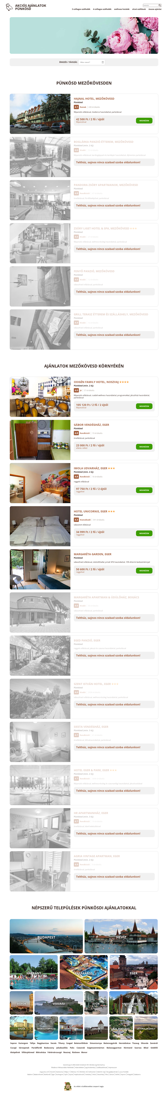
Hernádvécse (125, 1043)
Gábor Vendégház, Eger (91, 425)
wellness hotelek (121, 9)
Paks (72, 1048)
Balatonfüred (38, 1074)
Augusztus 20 (44, 1072)
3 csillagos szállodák (81, 9)
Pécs (106, 1074)
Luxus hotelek (123, 1072)
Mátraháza (41, 1052)
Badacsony (49, 1048)
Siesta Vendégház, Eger (91, 727)
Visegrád (130, 1074)
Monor (84, 1052)
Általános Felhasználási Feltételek (62, 1067)
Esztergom (23, 1043)
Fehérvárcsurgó (55, 1052)
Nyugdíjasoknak (112, 1072)
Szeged (69, 1043)
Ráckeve (76, 1052)
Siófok (117, 1074)
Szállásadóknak (102, 1067)
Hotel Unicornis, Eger (90, 511)
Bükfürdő (47, 1074)
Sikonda (144, 1043)
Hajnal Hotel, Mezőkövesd (94, 98)
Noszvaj (67, 1052)
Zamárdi (154, 1043)
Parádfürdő (37, 1048)
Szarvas (138, 1048)
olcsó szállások (139, 9)
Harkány (88, 1074)
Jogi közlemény (90, 1067)
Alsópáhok (15, 1052)
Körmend (128, 1048)
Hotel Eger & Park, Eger (91, 770)
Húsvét (52, 1072)
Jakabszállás (62, 1048)
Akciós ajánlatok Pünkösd (30, 7)
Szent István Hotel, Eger (92, 684)
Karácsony (59, 1072)
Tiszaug (135, 1043)
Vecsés (53, 1043)
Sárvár (112, 1074)
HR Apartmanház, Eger (91, 813)
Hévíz (94, 1074)
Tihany (61, 1043)
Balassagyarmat (114, 1048)
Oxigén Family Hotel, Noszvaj (96, 382)
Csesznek (81, 1048)
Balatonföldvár (81, 1043)
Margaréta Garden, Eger (92, 554)
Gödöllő (154, 1048)
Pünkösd (78, 102)
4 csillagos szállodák (102, 9)
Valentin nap (101, 1072)
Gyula (71, 1074)
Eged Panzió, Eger (87, 640)
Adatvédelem (79, 1067)
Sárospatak (24, 1048)
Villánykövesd (28, 1052)
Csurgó (13, 1048)
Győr (66, 1074)
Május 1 (67, 1072)
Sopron (13, 1043)
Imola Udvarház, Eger (90, 468)
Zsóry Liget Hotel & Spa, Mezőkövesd (101, 228)
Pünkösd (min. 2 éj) (83, 145)
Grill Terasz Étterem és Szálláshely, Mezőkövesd (111, 314)
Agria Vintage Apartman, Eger (97, 856)
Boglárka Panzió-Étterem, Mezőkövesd (103, 142)
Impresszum (112, 1067)
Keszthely (100, 1074)
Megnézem (144, 120)
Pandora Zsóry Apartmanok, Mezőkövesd (106, 185)
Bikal (146, 1048)
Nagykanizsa (43, 1043)
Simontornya (96, 1043)
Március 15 (74, 1072)
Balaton (30, 1074)
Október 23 (83, 1072)
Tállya (32, 1043)
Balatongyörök (110, 1043)
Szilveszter (92, 1072)
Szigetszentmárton (95, 1048)
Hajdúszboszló (79, 1074)
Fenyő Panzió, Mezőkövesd (94, 271)
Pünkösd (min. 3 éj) (83, 730)
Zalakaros (137, 1074)
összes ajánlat (155, 9)
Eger (53, 1074)
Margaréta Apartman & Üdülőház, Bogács (106, 597)
